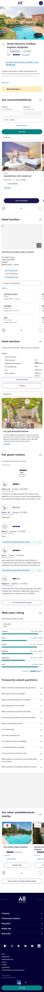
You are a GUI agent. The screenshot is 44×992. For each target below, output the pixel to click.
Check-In (7, 108)
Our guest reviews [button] (13, 454)
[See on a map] (22, 237)
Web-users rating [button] (13, 612)
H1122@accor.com (11, 277)
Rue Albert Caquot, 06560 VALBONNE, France (22, 62)
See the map (10, 65)
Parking (22, 386)
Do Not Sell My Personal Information (13, 970)
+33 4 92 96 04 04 (11, 270)
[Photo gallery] (22, 23)
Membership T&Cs (7, 959)
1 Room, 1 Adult (8, 120)
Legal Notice (6, 967)
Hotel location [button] (11, 219)
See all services (22, 380)
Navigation (6, 923)
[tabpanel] (22, 176)
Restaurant (7, 394)
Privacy (4, 962)
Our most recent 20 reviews (22, 602)
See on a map (11, 859)
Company (6, 913)
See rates (22, 988)
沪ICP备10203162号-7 (9, 977)
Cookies (4, 965)
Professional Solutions (11, 918)
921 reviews (25, 55)
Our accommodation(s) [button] (16, 99)
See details (6, 444)
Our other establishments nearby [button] (18, 814)
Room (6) (6, 137)
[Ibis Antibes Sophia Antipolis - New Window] (17, 833)
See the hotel (17, 865)
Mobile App (6, 928)
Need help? (6, 934)
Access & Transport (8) (11, 283)
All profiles (7, 625)
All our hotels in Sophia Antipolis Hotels (22, 881)
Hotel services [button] (11, 341)
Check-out (28, 108)
